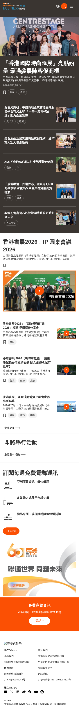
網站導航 (43, 673)
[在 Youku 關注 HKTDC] (42, 691)
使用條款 (9, 667)
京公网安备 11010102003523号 (54, 679)
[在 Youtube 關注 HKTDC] (36, 691)
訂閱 (13, 530)
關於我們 (43, 650)
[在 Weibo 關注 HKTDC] (24, 691)
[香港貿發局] (39, 645)
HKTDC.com (10, 650)
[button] (71, 6)
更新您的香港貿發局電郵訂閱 (53, 662)
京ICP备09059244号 (14, 679)
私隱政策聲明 (45, 667)
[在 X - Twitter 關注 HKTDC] (11, 691)
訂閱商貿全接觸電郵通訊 (17, 662)
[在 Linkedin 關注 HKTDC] (17, 691)
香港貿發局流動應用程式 (51, 656)
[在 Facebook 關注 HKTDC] (5, 691)
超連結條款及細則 (13, 673)
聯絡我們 (9, 656)
